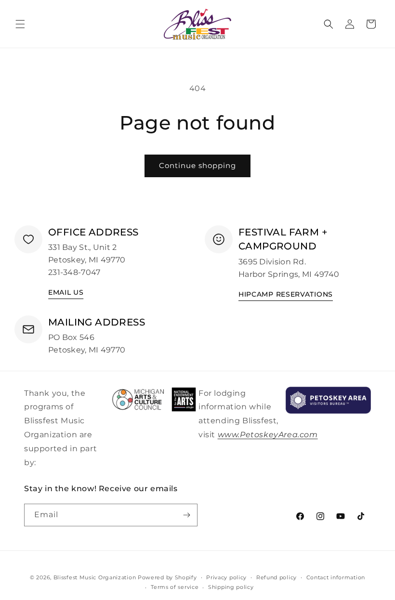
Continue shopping (197, 165)
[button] (20, 24)
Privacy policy (226, 577)
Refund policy (276, 577)
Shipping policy (231, 587)
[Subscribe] (186, 515)
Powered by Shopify (167, 577)
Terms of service (174, 587)
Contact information (335, 577)
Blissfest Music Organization (94, 577)
